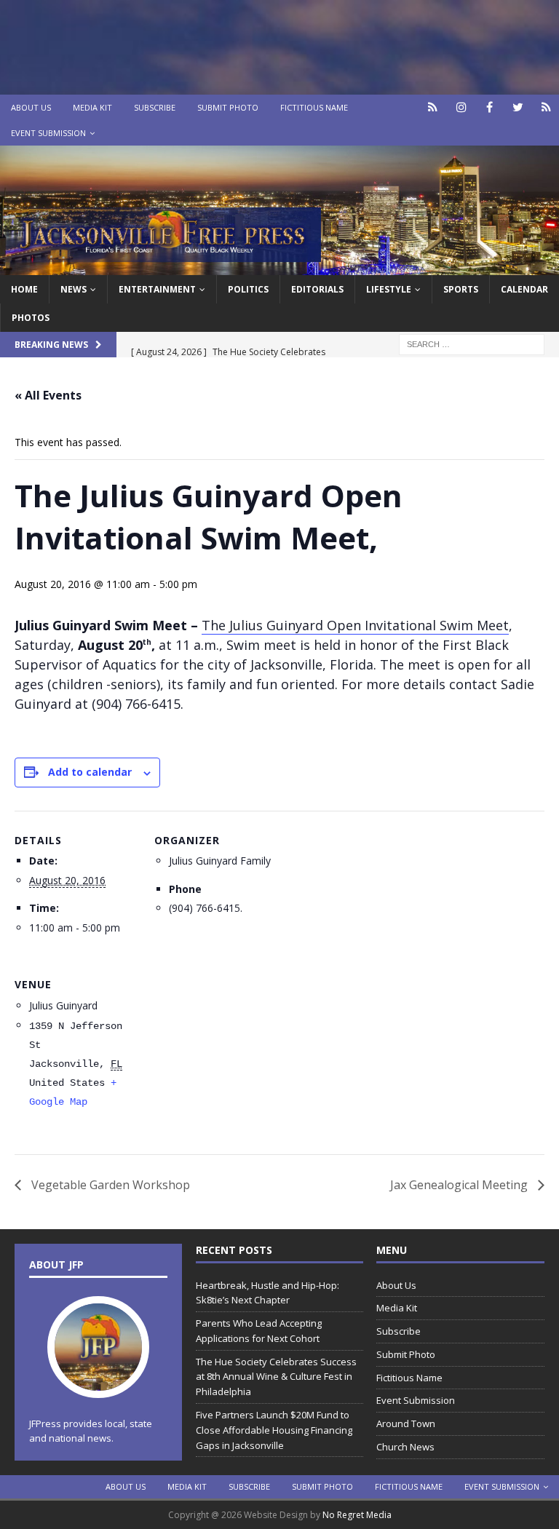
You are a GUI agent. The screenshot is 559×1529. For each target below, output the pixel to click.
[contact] (432, 107)
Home (24, 289)
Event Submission (48, 132)
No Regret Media (357, 1515)
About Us (31, 107)
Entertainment (157, 289)
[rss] (546, 107)
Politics (248, 289)
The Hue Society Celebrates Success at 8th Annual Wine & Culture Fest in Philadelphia (276, 1377)
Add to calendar (90, 772)
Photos (30, 317)
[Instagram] (461, 107)
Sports (460, 289)
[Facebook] (489, 107)
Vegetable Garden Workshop (109, 1185)
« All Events (48, 395)
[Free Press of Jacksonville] (279, 266)
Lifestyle (388, 289)
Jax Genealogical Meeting (460, 1185)
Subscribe (154, 107)
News (73, 289)
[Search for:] (471, 343)
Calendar (524, 289)
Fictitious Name (314, 107)
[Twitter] (518, 107)
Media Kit (92, 107)
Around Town (405, 1423)
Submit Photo (227, 107)
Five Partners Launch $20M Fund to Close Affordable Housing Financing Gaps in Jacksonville (274, 1430)
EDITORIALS (317, 289)
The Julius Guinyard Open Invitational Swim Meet (355, 625)
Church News (405, 1446)
